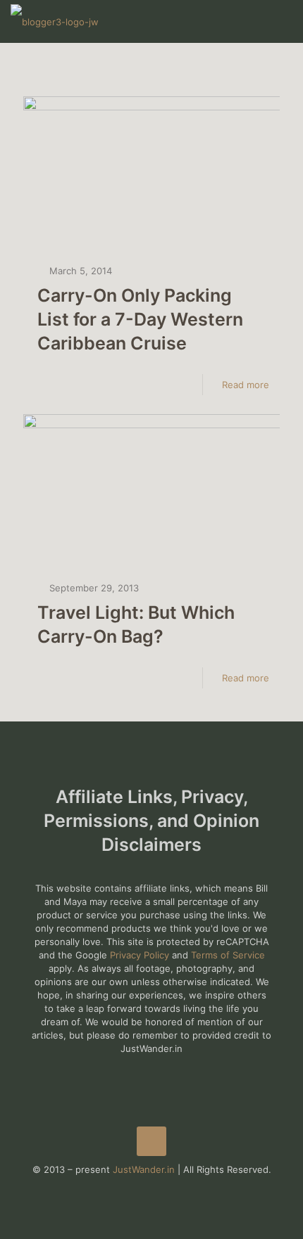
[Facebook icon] (137, 1189)
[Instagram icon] (166, 1189)
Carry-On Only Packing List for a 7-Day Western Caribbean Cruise (140, 319)
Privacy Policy (139, 955)
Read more (245, 384)
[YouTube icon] (152, 1189)
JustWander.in (144, 1169)
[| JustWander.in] (55, 21)
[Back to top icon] (151, 1141)
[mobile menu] (284, 21)
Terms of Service (228, 955)
